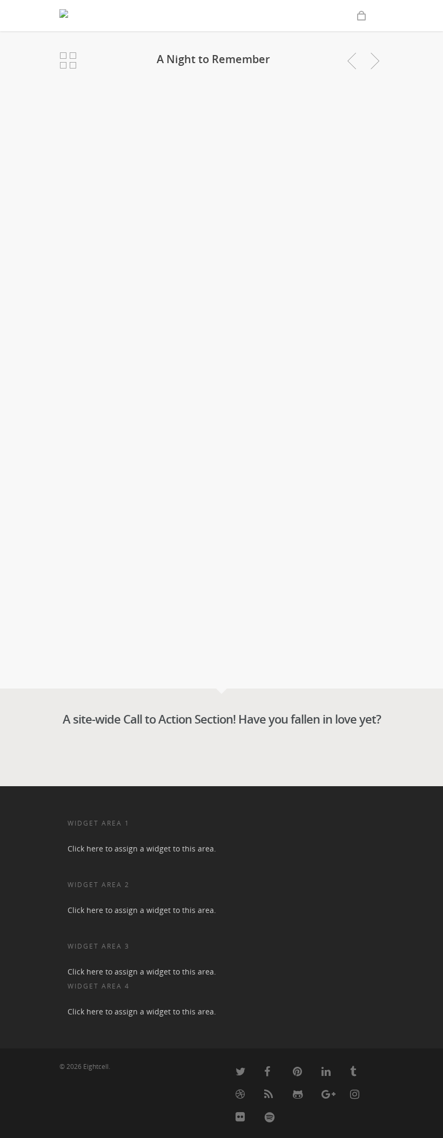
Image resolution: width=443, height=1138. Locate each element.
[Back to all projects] (68, 61)
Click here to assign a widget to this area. (142, 848)
